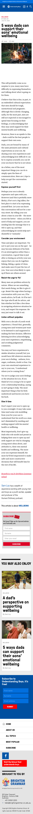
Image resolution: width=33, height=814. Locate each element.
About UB (10, 729)
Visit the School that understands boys (12, 763)
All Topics (11, 735)
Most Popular (12, 741)
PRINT (12, 41)
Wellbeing (4, 17)
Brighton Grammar (12, 1)
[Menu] (4, 6)
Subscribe (11, 747)
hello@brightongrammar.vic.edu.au (18, 803)
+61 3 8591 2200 (11, 800)
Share (5, 41)
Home (8, 723)
